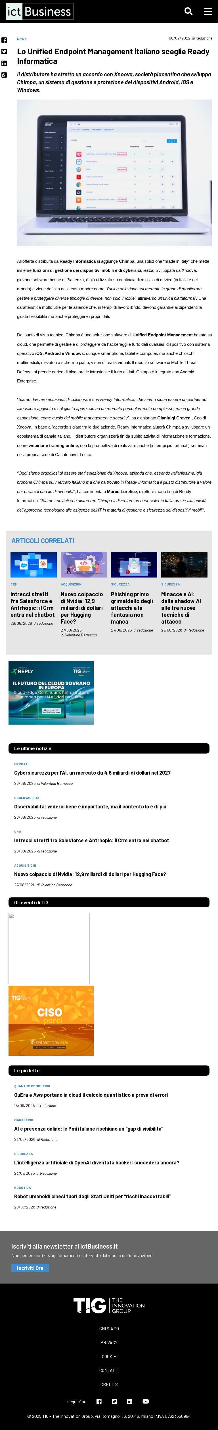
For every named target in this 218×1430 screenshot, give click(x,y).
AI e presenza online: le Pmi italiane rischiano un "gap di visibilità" (89, 1128)
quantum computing (32, 1086)
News (22, 39)
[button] (188, 11)
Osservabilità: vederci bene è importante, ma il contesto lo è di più (90, 806)
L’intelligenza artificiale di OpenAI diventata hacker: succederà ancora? (96, 1162)
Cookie (109, 1356)
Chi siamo (109, 1328)
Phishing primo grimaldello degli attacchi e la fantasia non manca (132, 608)
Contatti (109, 1370)
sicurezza (120, 584)
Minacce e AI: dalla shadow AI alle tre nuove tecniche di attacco (181, 608)
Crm (14, 584)
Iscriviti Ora (30, 1268)
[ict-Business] (41, 11)
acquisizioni (71, 584)
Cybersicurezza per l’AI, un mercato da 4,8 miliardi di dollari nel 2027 (92, 772)
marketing (23, 1120)
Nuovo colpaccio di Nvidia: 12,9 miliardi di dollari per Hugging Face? (82, 608)
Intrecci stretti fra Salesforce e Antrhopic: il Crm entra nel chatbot (33, 604)
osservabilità (26, 798)
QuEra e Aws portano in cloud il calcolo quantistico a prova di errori (91, 1095)
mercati (21, 764)
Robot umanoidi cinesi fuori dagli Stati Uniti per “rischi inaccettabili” (92, 1196)
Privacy (109, 1342)
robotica (22, 1187)
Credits (109, 1384)
